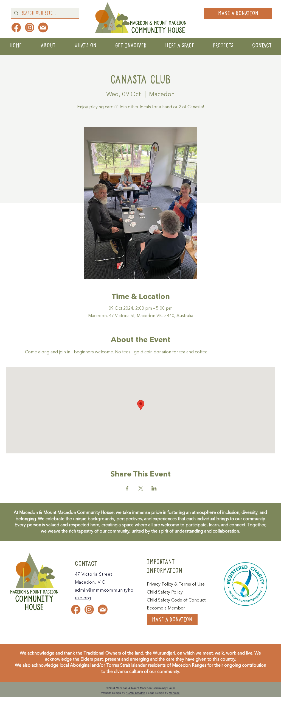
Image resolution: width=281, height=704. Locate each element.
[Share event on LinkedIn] (154, 488)
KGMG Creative (135, 692)
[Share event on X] (140, 488)
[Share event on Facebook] (127, 488)
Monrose (174, 692)
